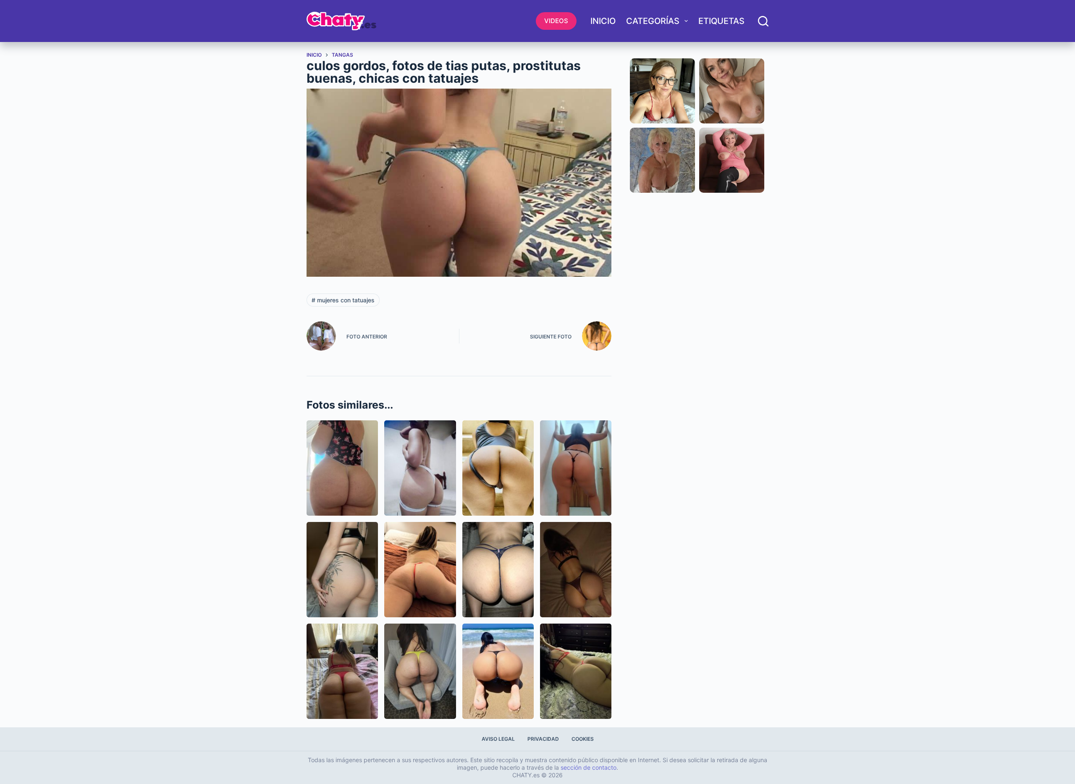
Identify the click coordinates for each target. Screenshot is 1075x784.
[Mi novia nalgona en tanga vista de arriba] (575, 569)
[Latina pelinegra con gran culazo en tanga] (420, 671)
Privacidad (543, 739)
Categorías (652, 21)
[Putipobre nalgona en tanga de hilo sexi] (575, 671)
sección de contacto (588, 767)
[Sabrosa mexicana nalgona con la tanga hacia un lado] (498, 468)
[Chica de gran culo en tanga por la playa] (498, 671)
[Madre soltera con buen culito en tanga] (420, 569)
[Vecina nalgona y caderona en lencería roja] (342, 671)
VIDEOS (556, 21)
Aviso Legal (498, 739)
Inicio (603, 21)
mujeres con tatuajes (343, 300)
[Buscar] (763, 21)
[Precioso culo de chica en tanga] (342, 569)
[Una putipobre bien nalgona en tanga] (420, 468)
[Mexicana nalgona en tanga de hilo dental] (575, 468)
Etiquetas (721, 21)
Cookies (583, 739)
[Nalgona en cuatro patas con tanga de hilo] (498, 569)
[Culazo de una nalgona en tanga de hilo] (342, 468)
